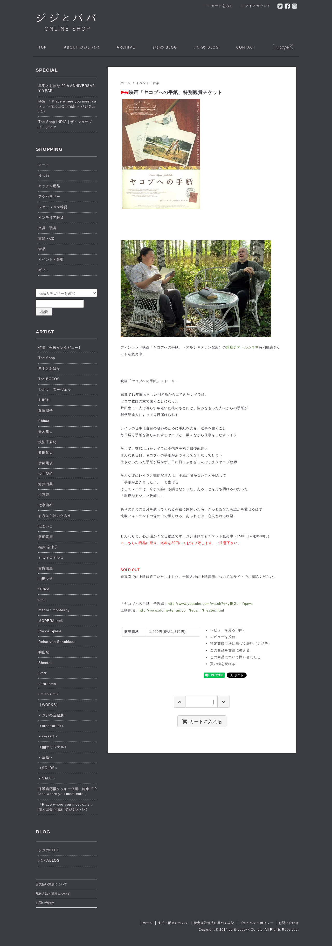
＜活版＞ (45, 757)
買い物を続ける (223, 664)
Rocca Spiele (49, 631)
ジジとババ (81, 47)
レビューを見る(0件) (227, 630)
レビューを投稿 (223, 637)
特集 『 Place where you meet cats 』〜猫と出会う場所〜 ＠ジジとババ (67, 106)
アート (43, 165)
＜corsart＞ (48, 736)
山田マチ (45, 579)
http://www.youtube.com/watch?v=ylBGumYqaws (210, 604)
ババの (206, 47)
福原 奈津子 (48, 547)
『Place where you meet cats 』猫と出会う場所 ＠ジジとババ (66, 807)
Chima (43, 421)
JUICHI (44, 400)
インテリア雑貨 (51, 218)
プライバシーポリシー (256, 923)
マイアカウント (258, 6)
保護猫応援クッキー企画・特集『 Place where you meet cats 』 (67, 791)
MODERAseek (50, 621)
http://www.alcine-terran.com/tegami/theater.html (181, 610)
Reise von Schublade (56, 642)
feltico (43, 589)
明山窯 (43, 652)
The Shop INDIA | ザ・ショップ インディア (65, 124)
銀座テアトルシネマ (242, 347)
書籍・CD (46, 239)
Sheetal (45, 663)
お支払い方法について (51, 884)
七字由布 (45, 505)
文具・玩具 (47, 228)
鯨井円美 (45, 484)
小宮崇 (43, 495)
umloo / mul (48, 694)
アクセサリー (49, 196)
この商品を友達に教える (230, 650)
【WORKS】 (49, 705)
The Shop (46, 358)
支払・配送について (173, 923)
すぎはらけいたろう (54, 516)
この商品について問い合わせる (235, 657)
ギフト (43, 270)
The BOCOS (49, 379)
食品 (42, 249)
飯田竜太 (45, 453)
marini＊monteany (54, 610)
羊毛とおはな (49, 369)
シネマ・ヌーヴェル (54, 390)
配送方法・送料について (53, 893)
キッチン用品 (49, 186)
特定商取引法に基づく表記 (214, 923)
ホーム (126, 83)
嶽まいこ (45, 526)
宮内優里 (45, 568)
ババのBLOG (49, 860)
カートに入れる (205, 721)
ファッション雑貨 (52, 207)
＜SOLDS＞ (48, 768)
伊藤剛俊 (45, 463)
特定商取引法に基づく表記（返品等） (241, 644)
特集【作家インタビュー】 (60, 347)
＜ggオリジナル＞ (53, 747)
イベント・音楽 (148, 83)
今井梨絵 (45, 474)
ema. (42, 600)
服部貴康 (45, 537)
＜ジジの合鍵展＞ (52, 715)
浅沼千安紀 (47, 442)
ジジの (165, 47)
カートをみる (222, 6)
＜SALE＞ (47, 778)
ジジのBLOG (49, 850)
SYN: (42, 673)
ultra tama (47, 684)
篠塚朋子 (45, 411)
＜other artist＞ (51, 726)
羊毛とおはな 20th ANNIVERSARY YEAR (66, 88)
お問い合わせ (45, 902)
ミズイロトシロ (51, 558)
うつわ (43, 175)
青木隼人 (45, 432)
